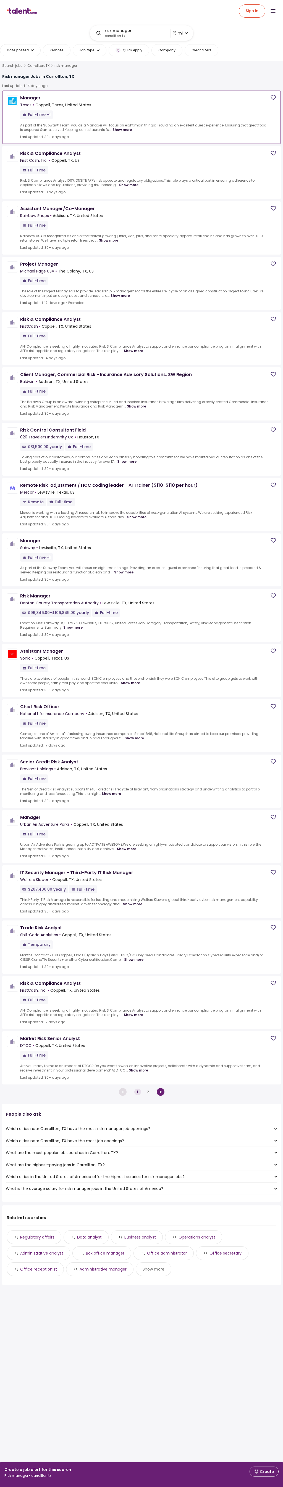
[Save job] (273, 97)
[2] (160, 1092)
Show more (122, 129)
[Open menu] (273, 11)
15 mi (178, 33)
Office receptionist (38, 1269)
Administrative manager (103, 1269)
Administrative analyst (41, 1253)
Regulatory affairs (37, 1237)
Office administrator (167, 1253)
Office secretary (225, 1253)
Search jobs (12, 65)
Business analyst (140, 1237)
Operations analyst (197, 1237)
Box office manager (105, 1253)
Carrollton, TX (38, 65)
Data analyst (89, 1237)
